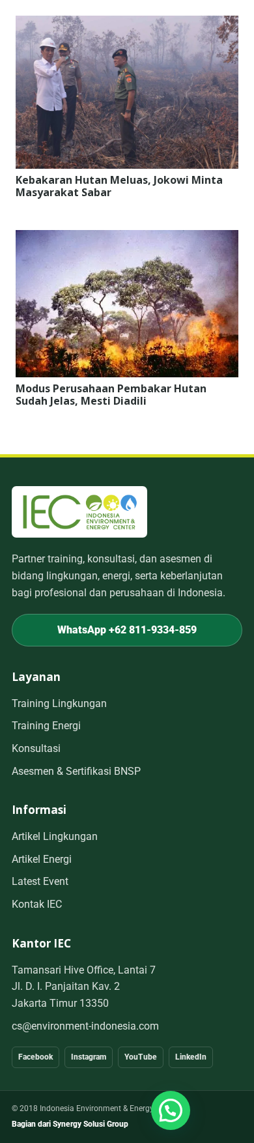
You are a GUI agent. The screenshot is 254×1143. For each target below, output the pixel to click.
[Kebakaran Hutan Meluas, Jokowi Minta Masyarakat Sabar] (127, 24)
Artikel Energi (42, 859)
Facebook (35, 1057)
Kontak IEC (37, 904)
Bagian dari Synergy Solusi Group (70, 1124)
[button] (170, 1110)
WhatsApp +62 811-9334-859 (127, 630)
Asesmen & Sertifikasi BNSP (76, 771)
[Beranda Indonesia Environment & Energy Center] (79, 512)
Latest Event (40, 881)
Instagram (88, 1057)
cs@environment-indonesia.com (85, 1026)
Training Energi (46, 725)
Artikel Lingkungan (55, 836)
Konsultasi (36, 748)
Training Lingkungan (59, 703)
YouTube (140, 1057)
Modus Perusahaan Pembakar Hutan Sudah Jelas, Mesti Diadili (111, 394)
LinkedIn (190, 1057)
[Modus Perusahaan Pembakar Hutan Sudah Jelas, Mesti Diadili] (127, 238)
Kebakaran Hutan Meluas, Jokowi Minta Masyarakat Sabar (119, 186)
